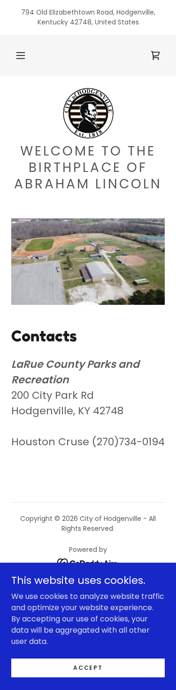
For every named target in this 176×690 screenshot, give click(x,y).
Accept (87, 667)
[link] (88, 113)
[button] (20, 55)
